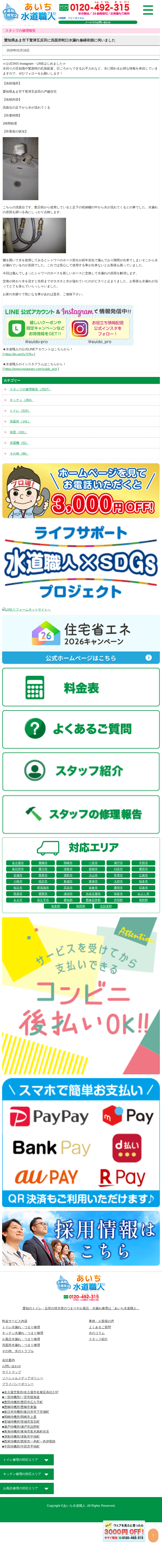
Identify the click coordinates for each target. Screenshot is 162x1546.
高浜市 (68, 887)
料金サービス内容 (14, 1321)
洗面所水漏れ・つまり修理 (21, 1345)
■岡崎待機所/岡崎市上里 (19, 1417)
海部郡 (143, 900)
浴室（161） (18, 432)
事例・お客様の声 (101, 1321)
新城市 (68, 881)
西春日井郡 (93, 900)
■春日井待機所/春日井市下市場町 (25, 1411)
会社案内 (8, 1360)
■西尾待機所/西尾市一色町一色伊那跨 (28, 1441)
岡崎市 (68, 863)
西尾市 (43, 875)
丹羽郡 (118, 900)
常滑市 (118, 875)
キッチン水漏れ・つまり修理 (22, 1333)
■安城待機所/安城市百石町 (21, 1421)
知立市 (18, 887)
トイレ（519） (20, 410)
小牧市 (18, 881)
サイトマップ (11, 1372)
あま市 (18, 900)
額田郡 (80, 906)
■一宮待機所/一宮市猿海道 (21, 1397)
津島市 (68, 869)
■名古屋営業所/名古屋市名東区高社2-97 (30, 1392)
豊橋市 (43, 863)
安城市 (18, 875)
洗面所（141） (20, 421)
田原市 (18, 893)
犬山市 (93, 875)
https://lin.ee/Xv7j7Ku (18, 354)
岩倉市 (93, 887)
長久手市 (43, 900)
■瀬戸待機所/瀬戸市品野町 (21, 1426)
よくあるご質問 (100, 1327)
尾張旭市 (43, 887)
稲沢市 (43, 881)
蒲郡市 (68, 875)
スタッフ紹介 (98, 1339)
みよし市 (143, 893)
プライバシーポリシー (18, 1384)
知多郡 (55, 906)
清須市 (68, 893)
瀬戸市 (118, 863)
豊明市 (118, 887)
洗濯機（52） (19, 443)
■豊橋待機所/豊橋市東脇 (19, 1407)
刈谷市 (118, 869)
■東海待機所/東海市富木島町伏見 (25, 1431)
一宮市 (93, 863)
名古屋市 (18, 863)
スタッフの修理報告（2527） (30, 389)
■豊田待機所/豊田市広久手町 (22, 1402)
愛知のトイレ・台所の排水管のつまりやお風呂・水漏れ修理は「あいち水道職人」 (81, 1308)
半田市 (143, 863)
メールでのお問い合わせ (98, 22)
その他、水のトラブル (18, 1351)
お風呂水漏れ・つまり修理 (21, 1339)
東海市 (93, 881)
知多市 (143, 881)
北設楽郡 (106, 906)
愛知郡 (68, 900)
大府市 (118, 881)
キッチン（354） (22, 400)
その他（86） (19, 453)
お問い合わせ (11, 1366)
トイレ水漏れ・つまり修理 (21, 1327)
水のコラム (97, 1333)
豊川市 (43, 869)
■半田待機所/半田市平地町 (21, 1446)
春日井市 (18, 869)
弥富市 (118, 893)
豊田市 (143, 869)
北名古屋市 (93, 893)
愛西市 (43, 893)
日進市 (143, 887)
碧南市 (93, 869)
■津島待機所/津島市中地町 (21, 1436)
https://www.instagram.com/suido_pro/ (30, 369)
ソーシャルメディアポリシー (22, 1378)
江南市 (143, 875)
